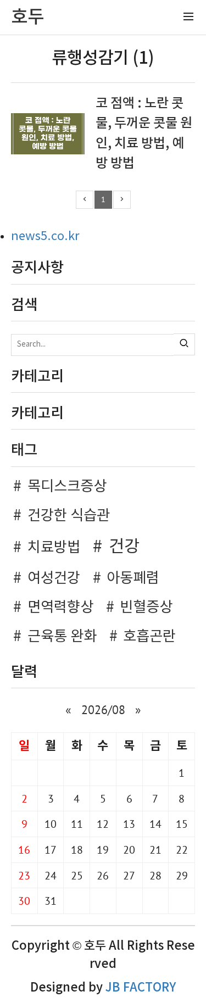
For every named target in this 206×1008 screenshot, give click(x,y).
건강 (124, 547)
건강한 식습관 (68, 516)
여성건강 (53, 578)
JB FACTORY (140, 988)
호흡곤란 (149, 636)
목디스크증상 (67, 486)
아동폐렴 (133, 578)
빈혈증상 (146, 607)
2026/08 (103, 709)
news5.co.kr (45, 236)
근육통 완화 (62, 636)
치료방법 (53, 547)
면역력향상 (60, 607)
